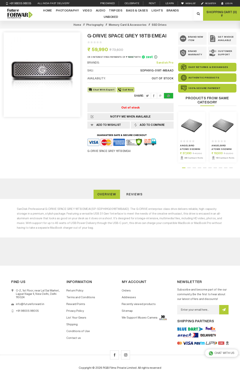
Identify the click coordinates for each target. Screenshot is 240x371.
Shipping (72, 324)
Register (210, 3)
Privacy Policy (75, 310)
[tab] (107, 194)
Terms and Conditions (80, 297)
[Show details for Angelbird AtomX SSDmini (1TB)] (191, 125)
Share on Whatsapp (168, 96)
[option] (191, 137)
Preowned (107, 3)
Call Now (127, 90)
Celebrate (131, 3)
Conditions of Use (78, 331)
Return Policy (74, 290)
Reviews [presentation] (134, 194)
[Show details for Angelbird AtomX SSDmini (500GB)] (223, 125)
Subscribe (224, 309)
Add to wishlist (108, 125)
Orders (126, 290)
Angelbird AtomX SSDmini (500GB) (222, 149)
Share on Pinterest (160, 96)
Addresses (129, 297)
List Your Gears (76, 317)
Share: (139, 95)
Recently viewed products (139, 304)
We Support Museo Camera (140, 317)
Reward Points (75, 304)
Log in (228, 3)
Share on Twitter (147, 96)
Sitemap (127, 310)
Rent (152, 3)
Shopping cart (221, 14)
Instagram (125, 355)
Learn (170, 3)
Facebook (114, 355)
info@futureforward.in (30, 304)
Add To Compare (152, 125)
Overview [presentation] (106, 194)
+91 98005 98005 (20, 3)
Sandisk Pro (165, 62)
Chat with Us (224, 352)
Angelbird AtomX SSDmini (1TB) (190, 149)
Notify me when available (130, 116)
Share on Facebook (154, 96)
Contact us (73, 337)
